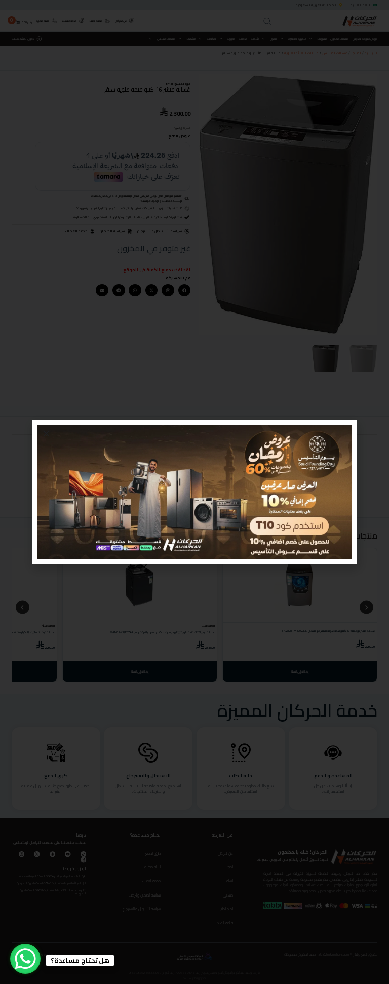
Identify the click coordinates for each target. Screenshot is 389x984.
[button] (46, 433)
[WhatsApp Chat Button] (25, 959)
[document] (194, 492)
